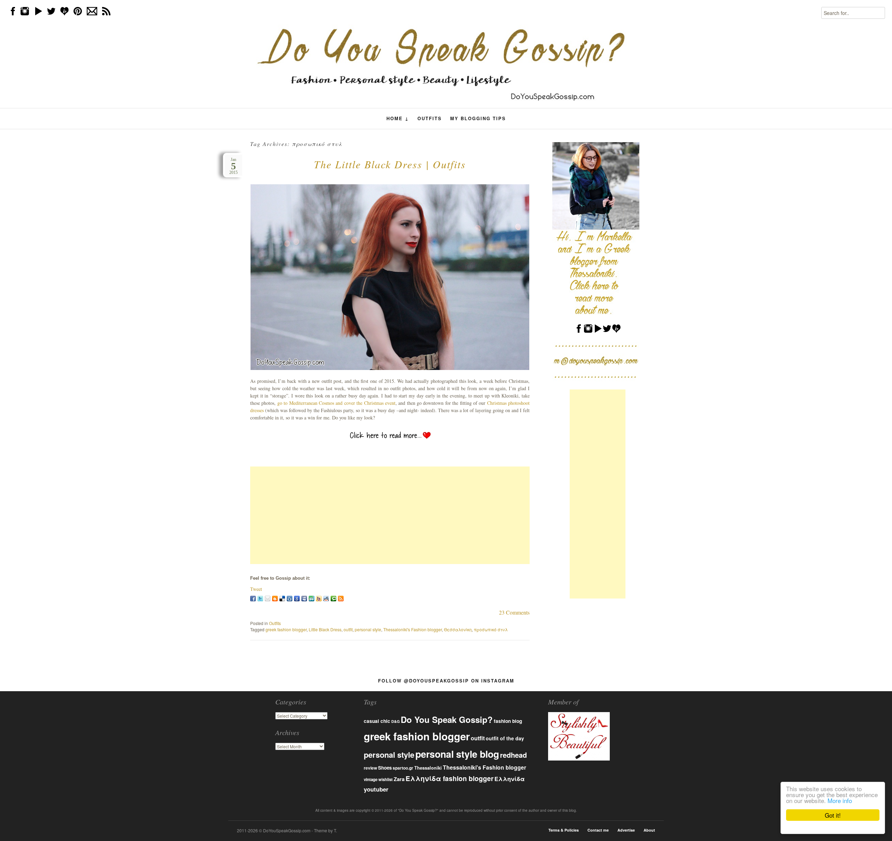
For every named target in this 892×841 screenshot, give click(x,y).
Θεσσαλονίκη (458, 629)
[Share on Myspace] (304, 598)
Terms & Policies (563, 830)
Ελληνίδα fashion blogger (449, 778)
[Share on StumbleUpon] (311, 598)
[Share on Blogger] (275, 598)
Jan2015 (233, 166)
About (649, 830)
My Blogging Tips (478, 118)
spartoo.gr (403, 768)
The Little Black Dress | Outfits (390, 164)
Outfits (429, 118)
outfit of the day (505, 738)
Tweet (256, 589)
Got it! (833, 815)
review (370, 768)
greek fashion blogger (286, 629)
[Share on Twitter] (260, 598)
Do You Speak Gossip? (447, 719)
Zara (399, 779)
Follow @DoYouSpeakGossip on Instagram (446, 680)
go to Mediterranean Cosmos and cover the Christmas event (336, 403)
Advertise (626, 830)
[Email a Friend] (267, 598)
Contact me (598, 830)
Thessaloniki (428, 768)
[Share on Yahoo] (319, 598)
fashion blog (508, 720)
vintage (370, 779)
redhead (513, 755)
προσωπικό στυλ (491, 629)
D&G (395, 721)
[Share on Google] (297, 598)
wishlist (385, 779)
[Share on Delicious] (282, 598)
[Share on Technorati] (333, 598)
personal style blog (457, 754)
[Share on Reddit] (326, 598)
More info (840, 800)
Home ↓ (397, 118)
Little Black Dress (325, 629)
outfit (348, 629)
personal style (368, 629)
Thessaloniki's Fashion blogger (412, 629)
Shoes (385, 767)
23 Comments (514, 612)
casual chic (377, 721)
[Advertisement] (390, 515)
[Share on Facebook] (253, 598)
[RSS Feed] (341, 598)
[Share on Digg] (289, 598)
